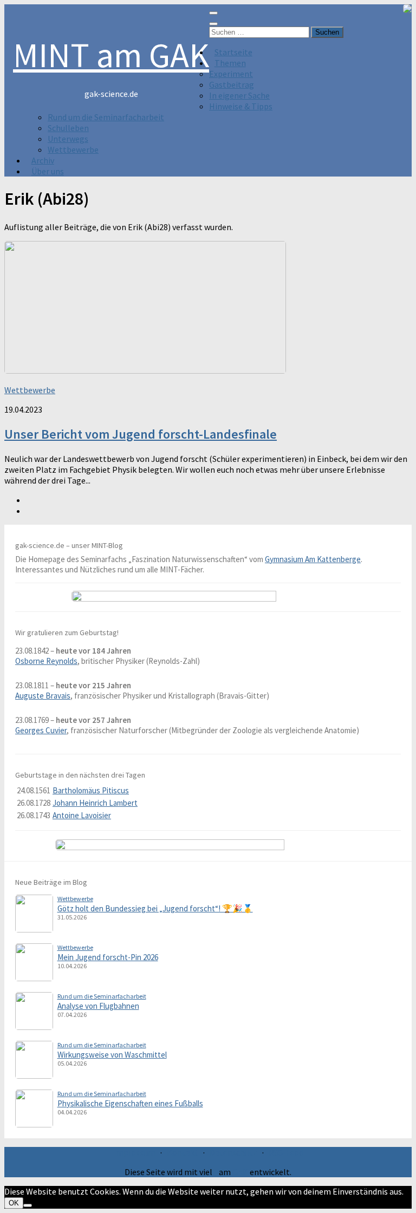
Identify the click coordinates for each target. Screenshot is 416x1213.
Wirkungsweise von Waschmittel (112, 1054)
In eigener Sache (239, 95)
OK (14, 1203)
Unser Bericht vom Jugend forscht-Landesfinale (140, 434)
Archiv (42, 160)
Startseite (233, 52)
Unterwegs (68, 138)
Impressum (134, 1152)
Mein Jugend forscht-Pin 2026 (107, 957)
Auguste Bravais (42, 695)
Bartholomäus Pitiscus (91, 790)
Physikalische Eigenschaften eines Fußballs (130, 1103)
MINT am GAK (111, 54)
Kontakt (182, 1152)
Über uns (47, 171)
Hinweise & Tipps (240, 106)
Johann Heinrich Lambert (95, 803)
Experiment (231, 73)
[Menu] (213, 13)
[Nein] (27, 1205)
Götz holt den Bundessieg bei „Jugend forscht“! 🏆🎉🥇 (155, 908)
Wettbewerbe (73, 149)
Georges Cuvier (41, 730)
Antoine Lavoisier (82, 815)
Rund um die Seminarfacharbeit (106, 117)
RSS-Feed (286, 1152)
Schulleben (68, 127)
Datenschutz (233, 1152)
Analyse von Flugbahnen (98, 1006)
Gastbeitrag (231, 84)
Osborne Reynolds (46, 661)
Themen (230, 62)
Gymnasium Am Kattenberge (313, 559)
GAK (240, 1171)
